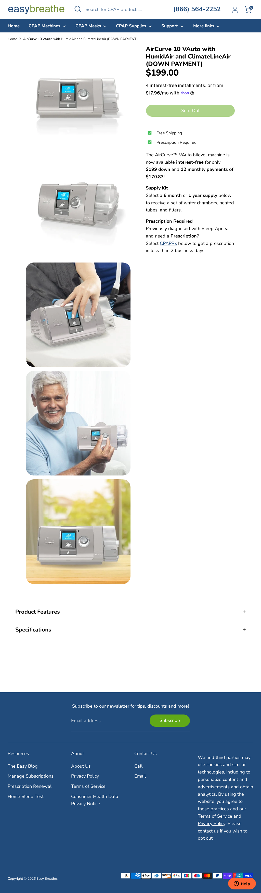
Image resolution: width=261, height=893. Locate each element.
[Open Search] (78, 9)
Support (170, 26)
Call (138, 766)
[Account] (235, 10)
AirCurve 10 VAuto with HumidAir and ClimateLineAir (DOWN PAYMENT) (80, 39)
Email (140, 776)
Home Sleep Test (26, 796)
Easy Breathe (46, 878)
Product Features (37, 612)
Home (14, 26)
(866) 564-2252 (197, 9)
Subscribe (170, 720)
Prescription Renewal (29, 786)
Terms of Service (88, 786)
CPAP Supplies (131, 26)
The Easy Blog (23, 766)
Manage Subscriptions (31, 776)
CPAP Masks (88, 26)
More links (204, 26)
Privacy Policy (85, 776)
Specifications (33, 630)
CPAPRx (168, 243)
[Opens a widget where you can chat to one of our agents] (242, 884)
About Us (81, 766)
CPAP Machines (45, 26)
